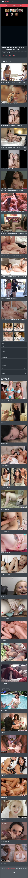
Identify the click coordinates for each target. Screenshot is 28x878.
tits (15, 55)
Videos (7, 5)
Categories (13, 5)
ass (10, 55)
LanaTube (7, 2)
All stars (20, 5)
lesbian (5, 55)
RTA (14, 872)
